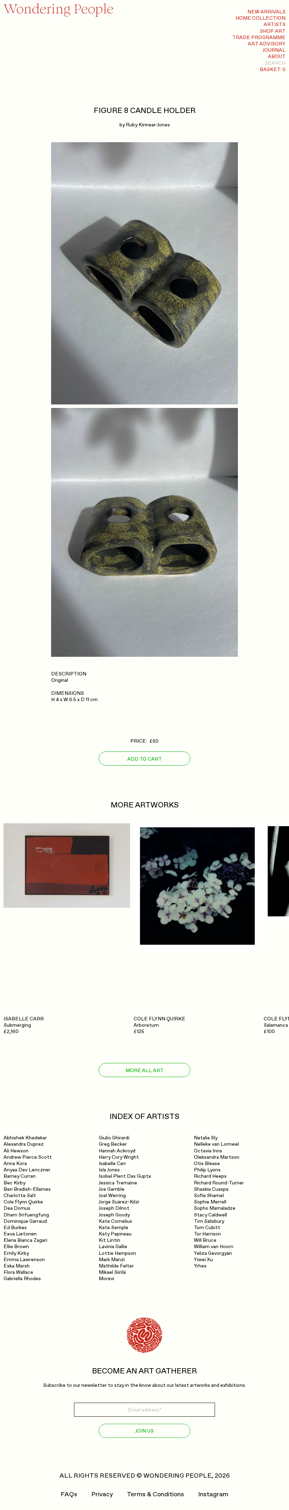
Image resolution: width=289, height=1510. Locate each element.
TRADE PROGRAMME (258, 37)
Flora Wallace (18, 1272)
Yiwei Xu (203, 1260)
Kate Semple (113, 1228)
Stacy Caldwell (210, 1215)
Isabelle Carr (112, 1163)
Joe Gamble (111, 1189)
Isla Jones (109, 1170)
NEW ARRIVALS (266, 12)
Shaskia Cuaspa (211, 1189)
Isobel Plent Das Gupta (125, 1176)
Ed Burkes (15, 1228)
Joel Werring (112, 1195)
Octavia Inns (208, 1151)
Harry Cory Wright (119, 1157)
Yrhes (200, 1266)
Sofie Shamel (209, 1195)
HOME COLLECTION (260, 18)
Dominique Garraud (25, 1221)
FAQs (69, 1494)
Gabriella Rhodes (22, 1279)
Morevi (106, 1279)
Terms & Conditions (155, 1494)
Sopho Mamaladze (214, 1208)
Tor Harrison (207, 1234)
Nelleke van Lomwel (216, 1144)
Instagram (213, 1494)
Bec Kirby (14, 1183)
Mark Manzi (112, 1260)
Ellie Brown (16, 1247)
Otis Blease (207, 1163)
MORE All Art (144, 1071)
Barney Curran (20, 1176)
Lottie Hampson (117, 1253)
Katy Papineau (115, 1234)
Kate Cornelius (115, 1221)
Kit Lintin (109, 1240)
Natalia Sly (205, 1138)
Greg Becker (113, 1144)
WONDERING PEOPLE (177, 1476)
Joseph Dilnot (114, 1208)
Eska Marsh (17, 1266)
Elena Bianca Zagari (25, 1240)
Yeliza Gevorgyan (213, 1253)
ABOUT (276, 56)
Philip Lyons (207, 1170)
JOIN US (144, 1431)
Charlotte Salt (20, 1195)
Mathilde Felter (116, 1266)
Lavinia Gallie (113, 1247)
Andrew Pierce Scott (28, 1157)
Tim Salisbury (209, 1221)
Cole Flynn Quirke (23, 1202)
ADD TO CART (144, 759)
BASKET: (272, 70)
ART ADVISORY (266, 44)
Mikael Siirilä (112, 1272)
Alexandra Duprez (24, 1144)
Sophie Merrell (210, 1202)
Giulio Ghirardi (114, 1138)
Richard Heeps (210, 1176)
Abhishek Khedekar (25, 1138)
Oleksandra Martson (216, 1157)
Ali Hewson (16, 1151)
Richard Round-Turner (219, 1183)
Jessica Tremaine (118, 1183)
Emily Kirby (16, 1253)
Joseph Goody (114, 1215)
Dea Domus (17, 1208)
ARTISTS (274, 24)
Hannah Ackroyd (117, 1151)
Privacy (102, 1494)
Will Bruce (205, 1240)
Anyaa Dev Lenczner (27, 1170)
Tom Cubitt (207, 1228)
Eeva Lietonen (20, 1234)
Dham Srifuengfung (26, 1215)
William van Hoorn (213, 1247)
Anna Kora (15, 1163)
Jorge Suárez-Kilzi (119, 1202)
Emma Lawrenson (24, 1260)
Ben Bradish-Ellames (27, 1189)
